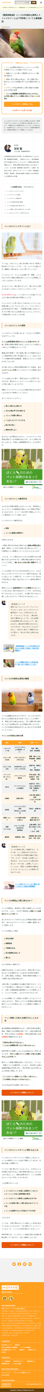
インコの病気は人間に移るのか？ (16, 205)
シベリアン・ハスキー (33, 1318)
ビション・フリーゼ (21, 1325)
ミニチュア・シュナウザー (9, 1330)
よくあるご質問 (16, 1363)
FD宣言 (4, 1352)
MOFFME (5, 7)
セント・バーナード (7, 1323)
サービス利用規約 (26, 1347)
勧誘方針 (22, 1349)
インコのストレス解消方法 (14, 198)
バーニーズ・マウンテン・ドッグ (31, 1323)
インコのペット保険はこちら (22, 104)
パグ (3, 1325)
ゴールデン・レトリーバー (22, 1316)
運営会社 (17, 1345)
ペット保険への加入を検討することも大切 (18, 209)
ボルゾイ (29, 1328)
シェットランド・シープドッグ (17, 1318)
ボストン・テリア (14, 1328)
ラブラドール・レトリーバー (10, 1335)
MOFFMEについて (7, 1345)
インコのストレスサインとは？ (15, 191)
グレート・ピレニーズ (8, 1316)
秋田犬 (22, 1308)
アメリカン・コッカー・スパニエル (11, 1311)
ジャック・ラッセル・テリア (10, 1320)
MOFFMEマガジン (13, 7)
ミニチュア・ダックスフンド (25, 1330)
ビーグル (13, 1325)
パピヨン (7, 1325)
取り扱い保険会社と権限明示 (10, 1347)
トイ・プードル (12, 1308)
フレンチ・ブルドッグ (34, 1325)
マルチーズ (36, 1328)
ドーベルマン (17, 1323)
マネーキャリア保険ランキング (22, 1372)
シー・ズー (5, 1318)
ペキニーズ (5, 1328)
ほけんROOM (5, 1375)
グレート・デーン (31, 1313)
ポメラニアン (23, 1328)
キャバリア (23, 1313)
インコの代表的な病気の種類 (15, 202)
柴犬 (18, 1308)
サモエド (32, 1316)
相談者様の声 (5, 1363)
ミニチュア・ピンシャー (8, 1333)
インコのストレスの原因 (13, 194)
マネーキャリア (6, 1372)
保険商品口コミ (31, 1361)
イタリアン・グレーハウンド (30, 1311)
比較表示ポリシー (33, 1349)
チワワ (5, 1308)
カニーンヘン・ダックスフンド (10, 1313)
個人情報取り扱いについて (9, 1349)
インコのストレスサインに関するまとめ (18, 213)
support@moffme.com (35, 1384)
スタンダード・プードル (25, 1320)
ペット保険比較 (6, 1361)
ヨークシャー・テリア (22, 1333)
